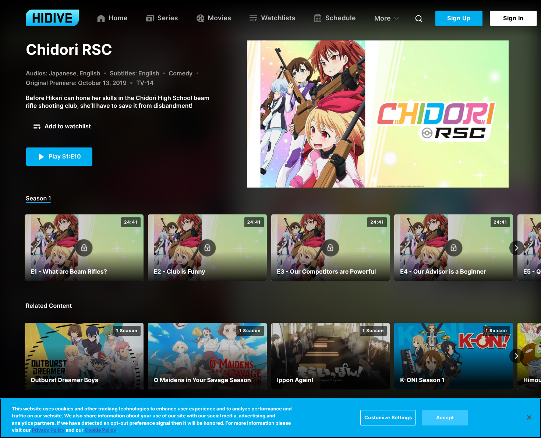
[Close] (529, 417)
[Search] (419, 18)
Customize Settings (387, 417)
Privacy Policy (48, 430)
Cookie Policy (100, 430)
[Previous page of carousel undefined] (24, 248)
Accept (445, 417)
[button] (62, 126)
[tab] (38, 199)
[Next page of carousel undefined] (516, 248)
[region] (270, 418)
